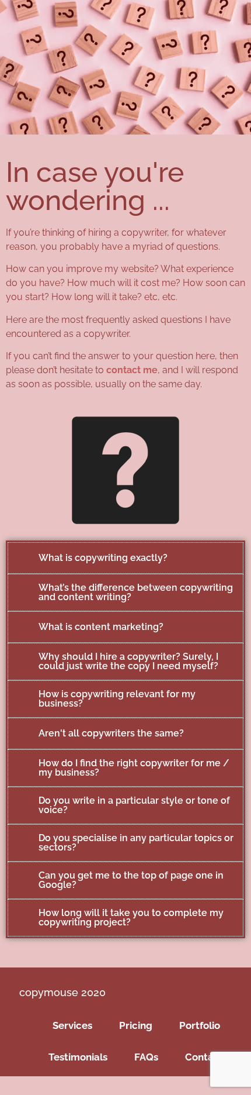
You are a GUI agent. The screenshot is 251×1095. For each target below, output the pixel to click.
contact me (132, 370)
